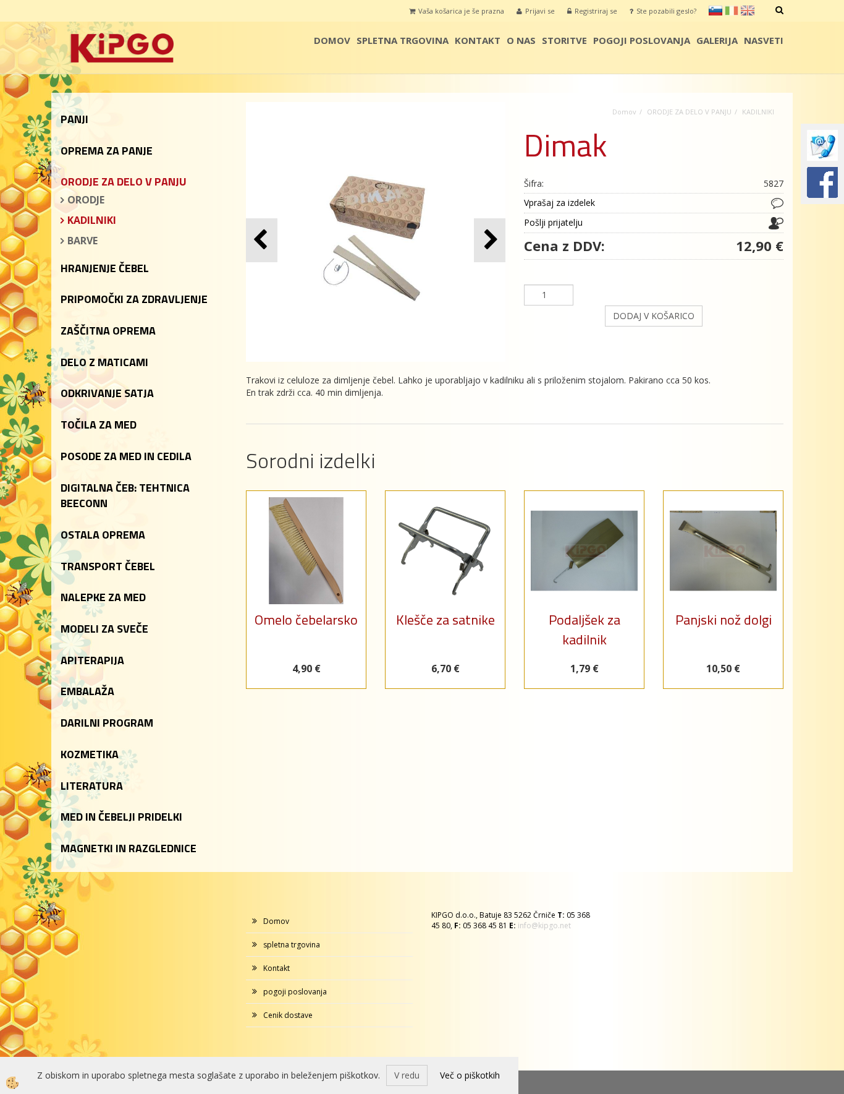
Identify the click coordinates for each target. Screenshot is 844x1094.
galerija (717, 40)
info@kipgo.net (544, 925)
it (731, 10)
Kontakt (477, 40)
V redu (407, 1075)
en (747, 10)
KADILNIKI (91, 220)
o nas (521, 40)
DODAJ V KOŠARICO (653, 316)
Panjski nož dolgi (723, 619)
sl (715, 10)
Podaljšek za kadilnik (584, 629)
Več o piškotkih (470, 1075)
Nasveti (763, 40)
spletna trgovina (403, 40)
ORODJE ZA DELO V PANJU (689, 111)
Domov (332, 40)
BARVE (82, 240)
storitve (564, 40)
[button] (489, 240)
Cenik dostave (288, 1015)
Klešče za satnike (445, 619)
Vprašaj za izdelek (559, 202)
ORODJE (85, 200)
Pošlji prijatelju (553, 222)
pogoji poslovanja (641, 40)
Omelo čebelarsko (306, 619)
